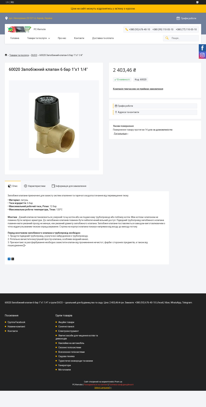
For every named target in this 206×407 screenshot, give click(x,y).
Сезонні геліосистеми (69, 347)
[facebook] (9, 259)
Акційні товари (66, 322)
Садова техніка (66, 356)
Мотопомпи (64, 369)
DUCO (34, 55)
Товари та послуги (37, 38)
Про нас (62, 38)
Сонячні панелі (66, 326)
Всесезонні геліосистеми (71, 352)
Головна (14, 38)
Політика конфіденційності (121, 385)
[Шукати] (167, 38)
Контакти (79, 38)
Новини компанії (16, 326)
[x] (12, 259)
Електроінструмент (68, 331)
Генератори (64, 365)
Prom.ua (118, 382)
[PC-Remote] (19, 29)
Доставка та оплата (103, 38)
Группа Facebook (16, 322)
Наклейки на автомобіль (71, 343)
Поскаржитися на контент (96, 385)
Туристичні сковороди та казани (75, 361)
